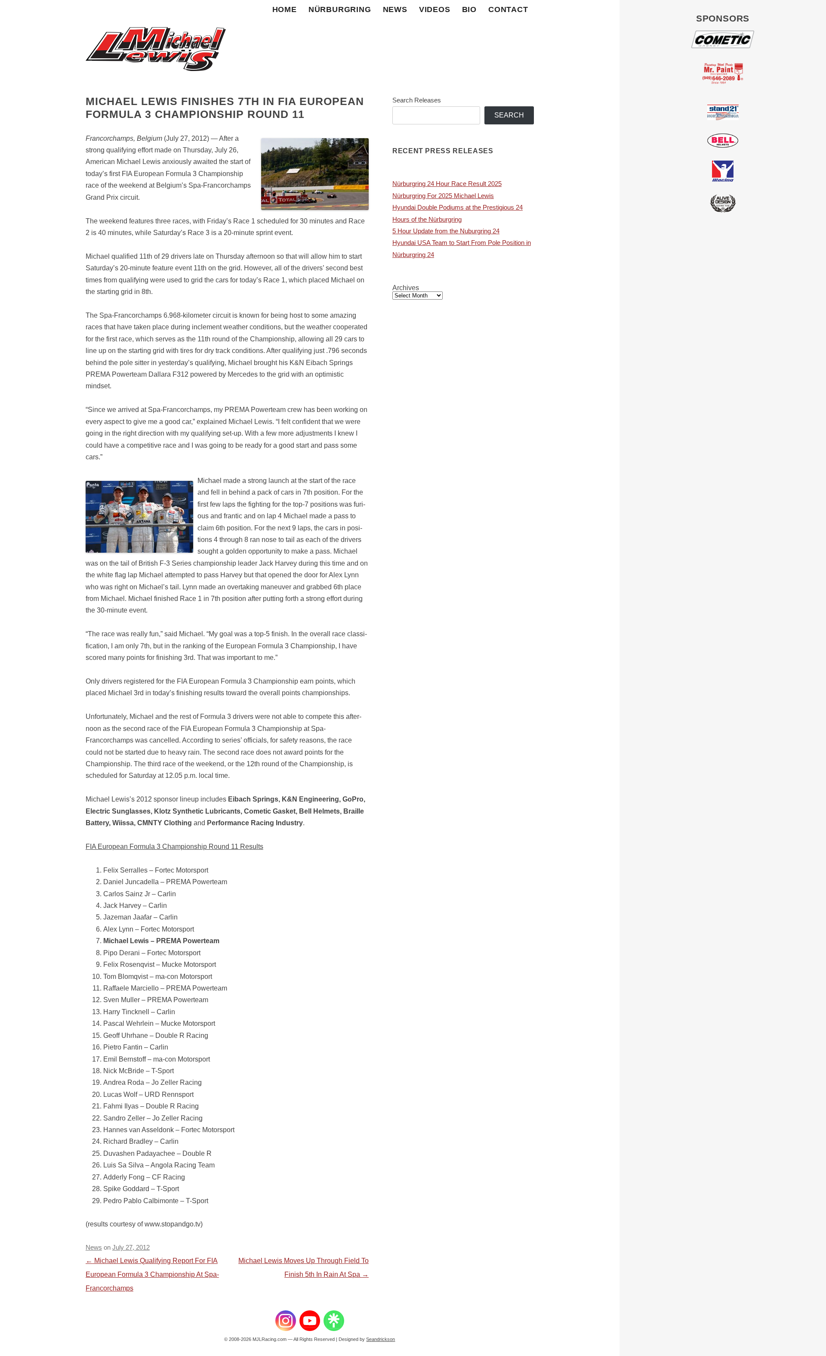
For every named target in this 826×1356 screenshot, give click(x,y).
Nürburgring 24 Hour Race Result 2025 (447, 183)
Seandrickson (380, 1339)
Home (284, 9)
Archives (405, 288)
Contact (508, 9)
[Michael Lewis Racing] (156, 38)
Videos (434, 9)
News (395, 9)
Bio (469, 9)
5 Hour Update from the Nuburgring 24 (445, 231)
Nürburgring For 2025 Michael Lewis (443, 195)
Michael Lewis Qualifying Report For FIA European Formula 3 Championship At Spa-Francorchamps (152, 1274)
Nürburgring (339, 9)
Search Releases (416, 100)
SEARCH (509, 115)
